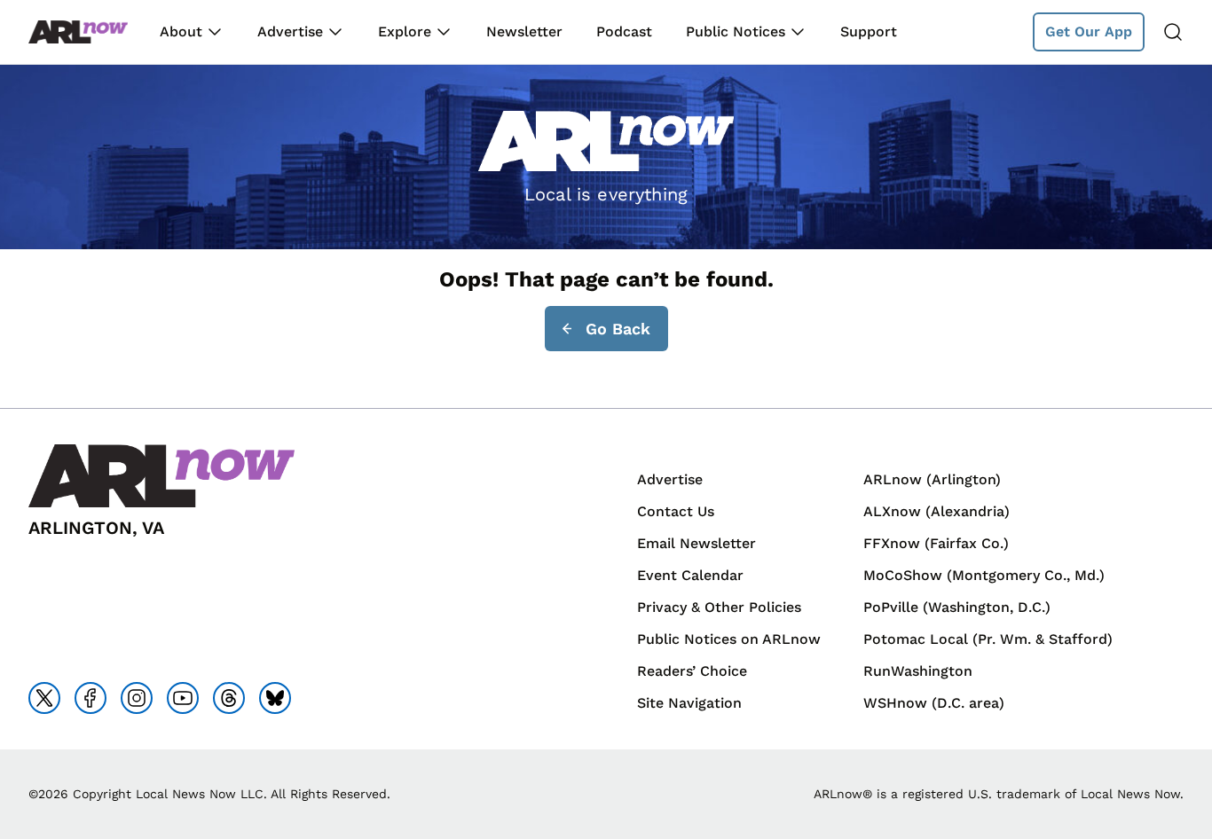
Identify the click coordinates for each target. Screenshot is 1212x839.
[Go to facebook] (90, 698)
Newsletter (524, 31)
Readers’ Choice (692, 671)
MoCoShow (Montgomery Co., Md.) (984, 575)
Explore (404, 31)
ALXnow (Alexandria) (936, 511)
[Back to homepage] (78, 32)
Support (868, 31)
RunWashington (917, 671)
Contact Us (675, 511)
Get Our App (1088, 31)
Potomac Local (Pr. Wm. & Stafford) (988, 639)
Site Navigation (689, 702)
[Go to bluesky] (275, 698)
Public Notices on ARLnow (729, 639)
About (181, 31)
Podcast (624, 31)
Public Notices (735, 31)
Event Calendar (690, 575)
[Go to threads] (229, 698)
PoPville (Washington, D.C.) (957, 607)
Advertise (290, 31)
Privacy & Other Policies (719, 607)
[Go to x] (44, 698)
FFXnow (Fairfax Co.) (936, 543)
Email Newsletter (696, 543)
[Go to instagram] (137, 698)
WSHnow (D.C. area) (933, 702)
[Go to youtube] (183, 698)
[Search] (1173, 32)
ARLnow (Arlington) (932, 479)
